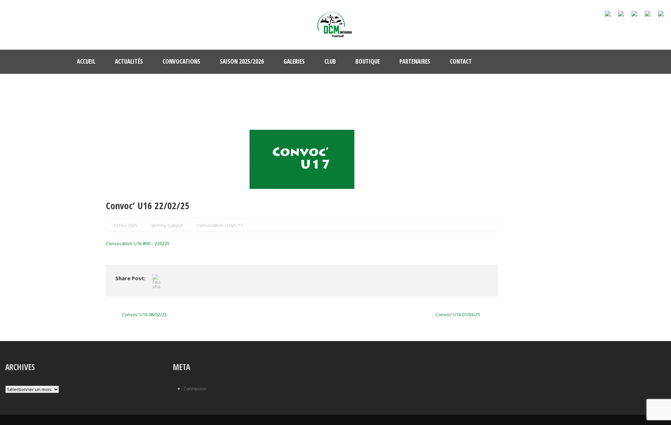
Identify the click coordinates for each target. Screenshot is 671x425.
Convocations (181, 61)
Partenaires (414, 61)
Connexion (195, 388)
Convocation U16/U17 (220, 225)
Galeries (294, 61)
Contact (461, 61)
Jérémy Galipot (167, 225)
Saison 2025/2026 (242, 61)
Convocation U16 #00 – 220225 (137, 243)
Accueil (86, 61)
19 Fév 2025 (125, 225)
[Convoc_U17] (302, 159)
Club (330, 61)
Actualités (129, 61)
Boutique (367, 61)
